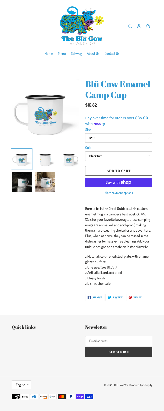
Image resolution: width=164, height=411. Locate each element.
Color (89, 147)
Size (88, 129)
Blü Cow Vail (121, 385)
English (20, 385)
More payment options (119, 193)
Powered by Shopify (140, 385)
